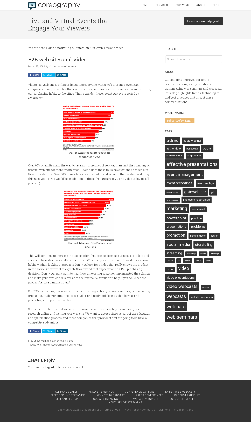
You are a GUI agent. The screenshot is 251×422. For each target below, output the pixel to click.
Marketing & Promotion (53, 340)
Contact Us (148, 409)
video (79, 344)
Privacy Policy (131, 409)
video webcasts (181, 286)
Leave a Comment (66, 66)
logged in (51, 367)
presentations (176, 227)
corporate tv (194, 155)
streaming (174, 253)
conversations (174, 155)
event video (172, 192)
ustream (169, 269)
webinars (176, 306)
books (207, 148)
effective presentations (192, 164)
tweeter (187, 260)
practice (196, 218)
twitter (208, 260)
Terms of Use (111, 409)
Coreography (55, 5)
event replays (205, 183)
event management (184, 174)
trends (203, 254)
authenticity (174, 148)
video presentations (180, 278)
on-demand (198, 209)
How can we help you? (203, 21)
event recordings (179, 183)
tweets (198, 260)
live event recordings (196, 199)
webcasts (176, 296)
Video (70, 340)
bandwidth (192, 148)
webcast (205, 287)
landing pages (172, 200)
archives (172, 140)
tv (178, 260)
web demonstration (202, 297)
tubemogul (215, 254)
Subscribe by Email (180, 120)
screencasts (61, 344)
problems (198, 226)
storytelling (204, 245)
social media (178, 244)
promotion (175, 235)
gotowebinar (195, 192)
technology (191, 254)
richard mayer (198, 235)
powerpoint (176, 218)
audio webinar (192, 140)
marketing (48, 344)
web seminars (181, 317)
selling (72, 344)
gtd (213, 192)
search (214, 235)
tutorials (169, 260)
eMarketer (35, 98)
